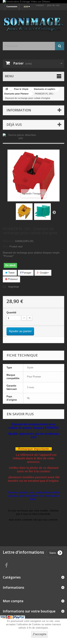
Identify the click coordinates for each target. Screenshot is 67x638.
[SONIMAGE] (33, 22)
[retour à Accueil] (6, 89)
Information (19, 110)
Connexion (12, 6)
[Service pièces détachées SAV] (20, 136)
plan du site (53, 5)
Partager (26, 272)
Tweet (11, 272)
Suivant (54, 212)
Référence (8, 241)
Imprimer (13, 286)
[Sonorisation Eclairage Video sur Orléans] (33, 1)
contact (40, 5)
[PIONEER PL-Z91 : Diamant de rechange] (24, 211)
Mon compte (13, 601)
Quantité (11, 312)
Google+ (44, 272)
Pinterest (12, 279)
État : (6, 246)
